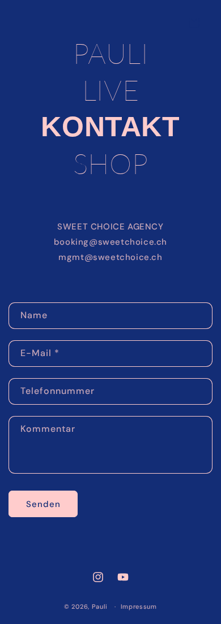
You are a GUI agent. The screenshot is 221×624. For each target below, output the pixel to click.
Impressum (139, 606)
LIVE (110, 90)
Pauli (100, 606)
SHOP (110, 163)
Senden (43, 504)
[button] (193, 22)
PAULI (110, 53)
